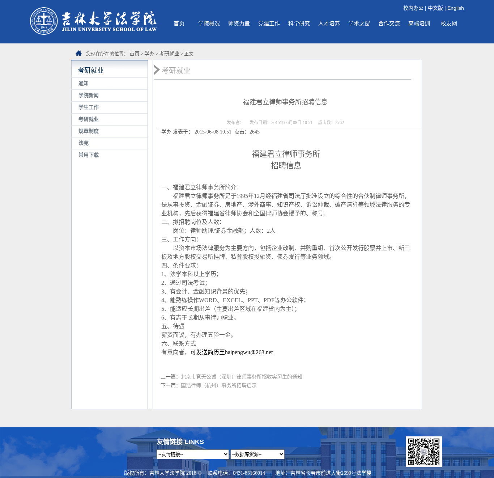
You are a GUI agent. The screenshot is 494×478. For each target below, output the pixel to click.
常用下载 (88, 155)
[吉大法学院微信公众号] (424, 465)
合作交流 (389, 23)
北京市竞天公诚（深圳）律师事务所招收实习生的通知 (241, 377)
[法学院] (93, 33)
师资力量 (239, 23)
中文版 (435, 8)
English (455, 8)
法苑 (83, 143)
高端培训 (419, 23)
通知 (83, 83)
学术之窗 (359, 23)
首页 (179, 23)
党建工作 (269, 23)
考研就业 (169, 53)
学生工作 (88, 107)
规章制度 (88, 131)
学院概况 (209, 23)
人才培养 (329, 23)
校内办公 (413, 8)
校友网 (449, 23)
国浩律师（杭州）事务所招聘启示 (219, 385)
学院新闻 (88, 95)
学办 (149, 53)
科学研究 (299, 23)
